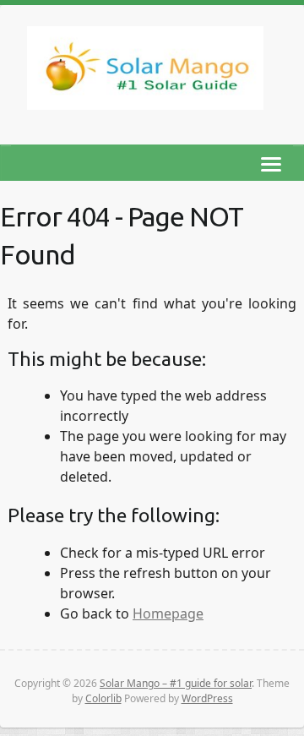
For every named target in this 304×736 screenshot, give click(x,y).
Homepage (168, 613)
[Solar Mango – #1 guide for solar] (145, 71)
